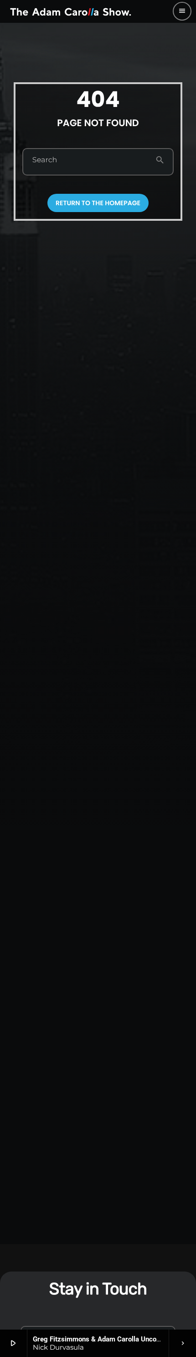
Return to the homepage (98, 203)
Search (44, 160)
